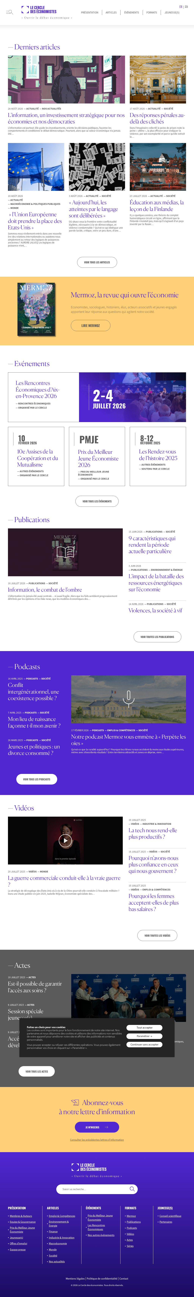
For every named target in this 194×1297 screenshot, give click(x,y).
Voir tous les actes (37, 1071)
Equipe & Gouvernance (23, 1222)
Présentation (89, 12)
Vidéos (130, 1234)
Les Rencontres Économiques (96, 1227)
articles (53, 1208)
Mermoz (131, 1216)
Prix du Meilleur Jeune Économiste (22, 1229)
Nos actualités (57, 1261)
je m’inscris (92, 1127)
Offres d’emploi (18, 1243)
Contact (123, 1278)
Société (53, 1255)
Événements (131, 12)
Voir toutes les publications (157, 637)
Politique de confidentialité (102, 1278)
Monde (53, 1249)
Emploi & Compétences (62, 1216)
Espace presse (18, 1249)
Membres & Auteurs (21, 1216)
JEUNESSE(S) (172, 12)
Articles (111, 12)
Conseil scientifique (170, 1216)
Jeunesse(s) (16, 1237)
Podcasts (132, 1228)
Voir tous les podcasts (36, 779)
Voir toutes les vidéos (157, 935)
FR (180, 6)
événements (93, 1208)
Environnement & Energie (59, 1223)
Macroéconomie (58, 1243)
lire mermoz (90, 325)
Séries (130, 1246)
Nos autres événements (101, 1235)
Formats (151, 12)
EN (186, 6)
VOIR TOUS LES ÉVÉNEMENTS (97, 501)
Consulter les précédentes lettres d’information (97, 1140)
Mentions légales (75, 1278)
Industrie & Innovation (61, 1237)
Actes (130, 1240)
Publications (134, 1222)
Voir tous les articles (97, 262)
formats (130, 1208)
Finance (53, 1231)
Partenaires (166, 1222)
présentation (17, 1208)
